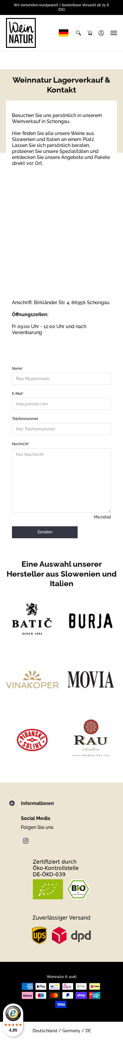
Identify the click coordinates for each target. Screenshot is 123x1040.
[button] (78, 33)
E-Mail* (18, 394)
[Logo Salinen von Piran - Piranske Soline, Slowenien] (32, 738)
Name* (17, 368)
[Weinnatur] (21, 33)
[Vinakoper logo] (32, 679)
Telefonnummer (25, 419)
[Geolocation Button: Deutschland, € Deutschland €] (65, 33)
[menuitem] (78, 33)
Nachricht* (21, 444)
